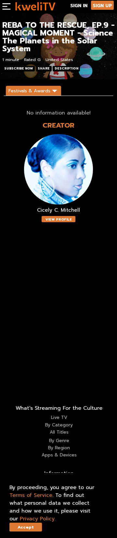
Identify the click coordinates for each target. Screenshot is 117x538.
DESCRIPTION (66, 68)
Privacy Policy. (38, 519)
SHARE (44, 68)
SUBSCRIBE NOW (18, 68)
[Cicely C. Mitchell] (58, 169)
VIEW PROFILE (59, 219)
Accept (26, 527)
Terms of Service (30, 495)
